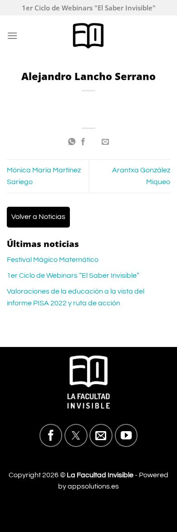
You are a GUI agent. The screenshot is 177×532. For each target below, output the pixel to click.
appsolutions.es (93, 486)
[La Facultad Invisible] (88, 35)
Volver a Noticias (38, 216)
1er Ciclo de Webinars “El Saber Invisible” (73, 275)
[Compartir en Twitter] (94, 142)
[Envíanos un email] (100, 435)
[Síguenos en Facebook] (50, 435)
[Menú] (12, 35)
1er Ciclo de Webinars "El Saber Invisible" (89, 7)
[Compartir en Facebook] (83, 142)
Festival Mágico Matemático (52, 259)
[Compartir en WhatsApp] (71, 142)
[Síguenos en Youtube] (126, 435)
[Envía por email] (105, 142)
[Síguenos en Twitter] (75, 435)
